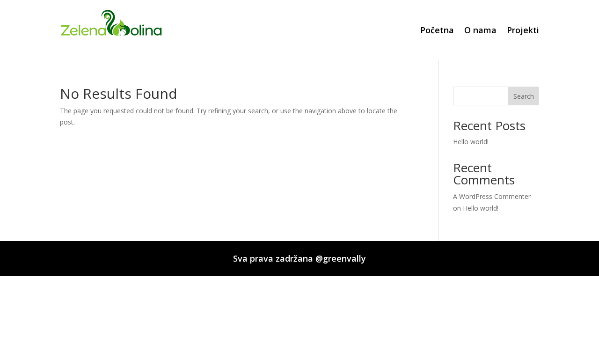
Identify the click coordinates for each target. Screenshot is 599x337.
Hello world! (471, 141)
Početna (437, 30)
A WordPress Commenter (492, 196)
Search (523, 96)
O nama (480, 30)
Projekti (523, 30)
